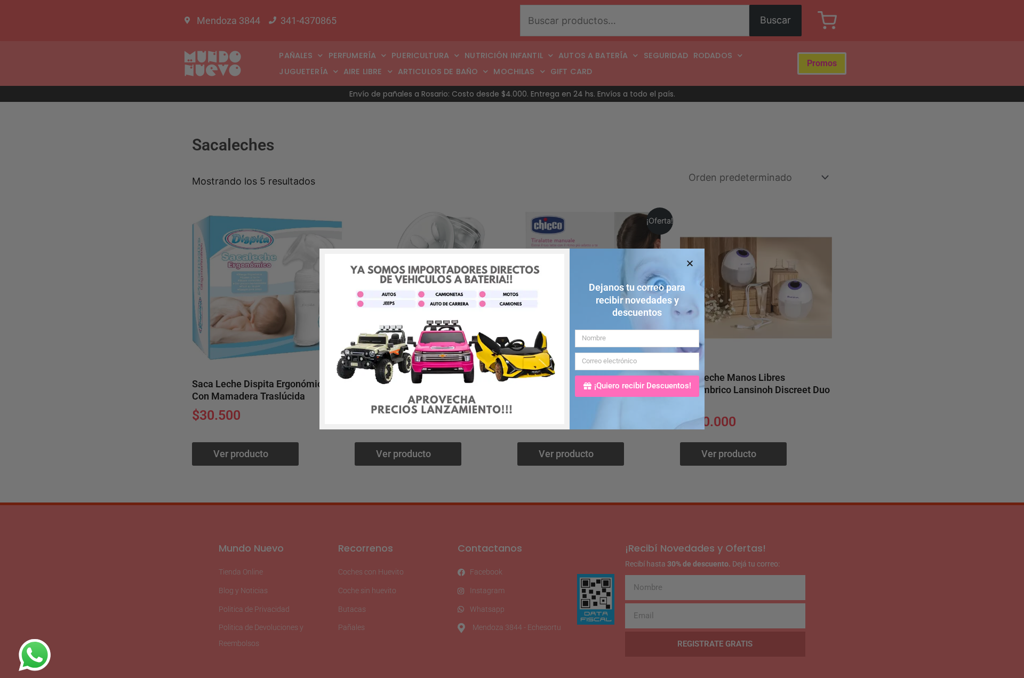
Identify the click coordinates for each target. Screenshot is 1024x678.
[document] (512, 339)
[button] (690, 263)
